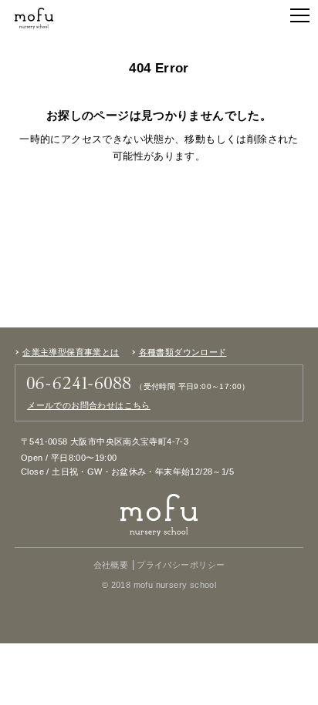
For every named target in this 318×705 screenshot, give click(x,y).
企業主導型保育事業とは (70, 352)
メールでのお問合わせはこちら (88, 405)
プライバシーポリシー (181, 565)
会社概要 (111, 565)
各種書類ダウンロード (183, 352)
